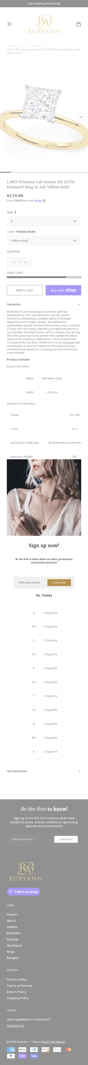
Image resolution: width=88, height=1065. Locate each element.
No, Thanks (44, 595)
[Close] (76, 465)
